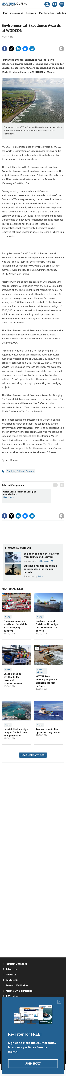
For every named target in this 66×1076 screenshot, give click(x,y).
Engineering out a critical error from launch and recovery (41, 555)
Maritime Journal (13, 12)
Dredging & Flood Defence (20, 471)
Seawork (31, 12)
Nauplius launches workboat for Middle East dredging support (15, 625)
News (7, 616)
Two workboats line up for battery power (48, 731)
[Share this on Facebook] (4, 49)
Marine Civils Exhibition (19, 990)
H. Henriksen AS (46, 560)
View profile (8, 497)
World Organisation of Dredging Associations (19, 493)
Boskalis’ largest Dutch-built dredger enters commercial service (47, 625)
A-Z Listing (12, 996)
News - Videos (40, 671)
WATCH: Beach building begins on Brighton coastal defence (46, 681)
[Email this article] (32, 49)
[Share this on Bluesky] (25, 49)
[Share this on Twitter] (11, 49)
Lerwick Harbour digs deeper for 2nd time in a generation (16, 732)
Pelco (40, 576)
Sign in (23, 41)
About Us (11, 974)
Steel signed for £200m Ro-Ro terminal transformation (13, 678)
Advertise (11, 969)
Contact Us (12, 979)
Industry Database (16, 963)
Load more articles (33, 755)
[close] (64, 41)
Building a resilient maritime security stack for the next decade (40, 569)
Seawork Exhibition (17, 985)
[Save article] (61, 49)
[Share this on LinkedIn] (18, 49)
